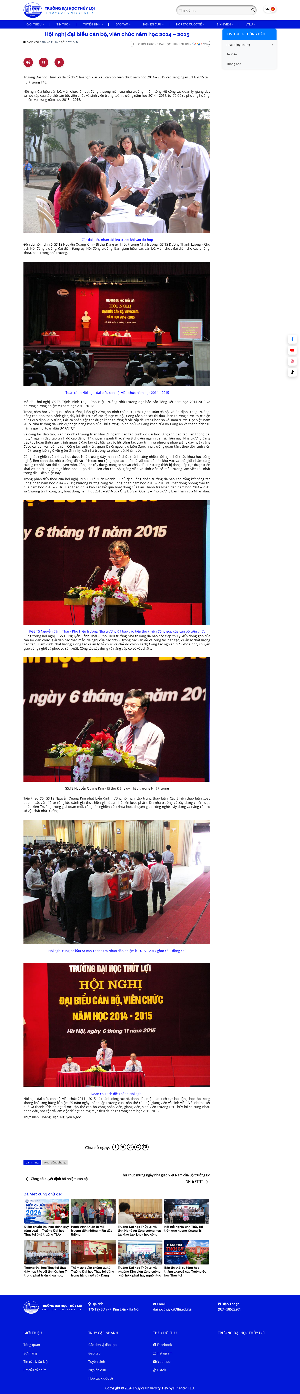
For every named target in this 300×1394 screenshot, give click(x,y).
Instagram (164, 1353)
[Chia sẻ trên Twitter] (123, 1147)
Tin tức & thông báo (246, 34)
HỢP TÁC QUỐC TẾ (189, 24)
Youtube (164, 1361)
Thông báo (234, 64)
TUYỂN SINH (91, 24)
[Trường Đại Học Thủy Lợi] (59, 10)
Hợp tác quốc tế (100, 1378)
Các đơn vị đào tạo (102, 1344)
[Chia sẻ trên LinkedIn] (145, 1147)
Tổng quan (31, 1344)
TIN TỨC (62, 24)
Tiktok (161, 1370)
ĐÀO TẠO (122, 24)
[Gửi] (253, 10)
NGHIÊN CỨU (152, 24)
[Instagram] (292, 361)
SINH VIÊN (224, 24)
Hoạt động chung (55, 1162)
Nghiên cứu (97, 1370)
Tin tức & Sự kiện (36, 1361)
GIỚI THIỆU (34, 24)
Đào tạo (94, 1353)
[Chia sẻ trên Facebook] (115, 1147)
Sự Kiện (232, 54)
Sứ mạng (30, 1353)
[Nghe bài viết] (28, 62)
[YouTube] (292, 350)
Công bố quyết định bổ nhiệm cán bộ (59, 1178)
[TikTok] (292, 372)
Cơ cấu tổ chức (34, 1370)
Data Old (72, 42)
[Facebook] (292, 339)
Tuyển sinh (96, 1361)
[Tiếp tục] (59, 62)
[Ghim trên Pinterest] (137, 1147)
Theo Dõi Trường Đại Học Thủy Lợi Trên (162, 44)
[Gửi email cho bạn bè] (130, 1147)
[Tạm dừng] (43, 62)
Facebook (164, 1344)
